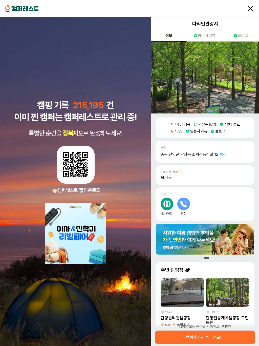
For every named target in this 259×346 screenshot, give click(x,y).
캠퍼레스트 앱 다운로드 (205, 337)
